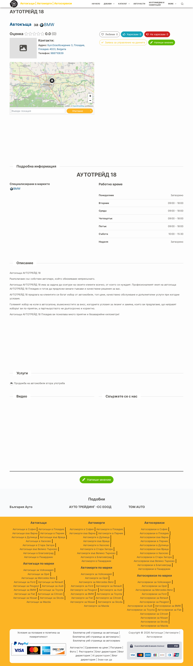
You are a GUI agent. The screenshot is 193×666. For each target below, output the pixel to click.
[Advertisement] (144, 77)
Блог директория (105, 651)
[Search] (182, 4)
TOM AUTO (136, 507)
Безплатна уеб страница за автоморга (96, 636)
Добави (108, 4)
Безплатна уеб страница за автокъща (95, 632)
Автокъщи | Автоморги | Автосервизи (46, 3)
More (170, 4)
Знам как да (105, 659)
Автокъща (20, 24)
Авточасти (139, 4)
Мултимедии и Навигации (156, 3)
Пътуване (116, 647)
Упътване (77, 110)
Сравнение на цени (96, 647)
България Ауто (21, 507)
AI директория (101, 655)
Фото (73, 651)
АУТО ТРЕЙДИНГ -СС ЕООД (90, 507)
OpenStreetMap (78, 106)
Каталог (122, 4)
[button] (90, 96)
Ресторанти (86, 651)
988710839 (57, 53)
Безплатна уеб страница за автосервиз (96, 640)
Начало (96, 4)
